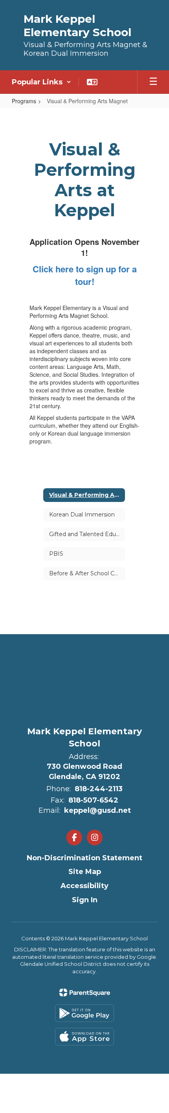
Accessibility (84, 885)
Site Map (84, 871)
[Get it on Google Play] (84, 1013)
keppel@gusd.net (97, 810)
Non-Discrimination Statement (84, 858)
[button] (41, 82)
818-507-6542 (93, 800)
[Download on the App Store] (84, 1036)
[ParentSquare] (84, 992)
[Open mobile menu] (153, 82)
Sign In (84, 900)
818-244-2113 (99, 789)
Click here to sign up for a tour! (85, 275)
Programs (24, 101)
